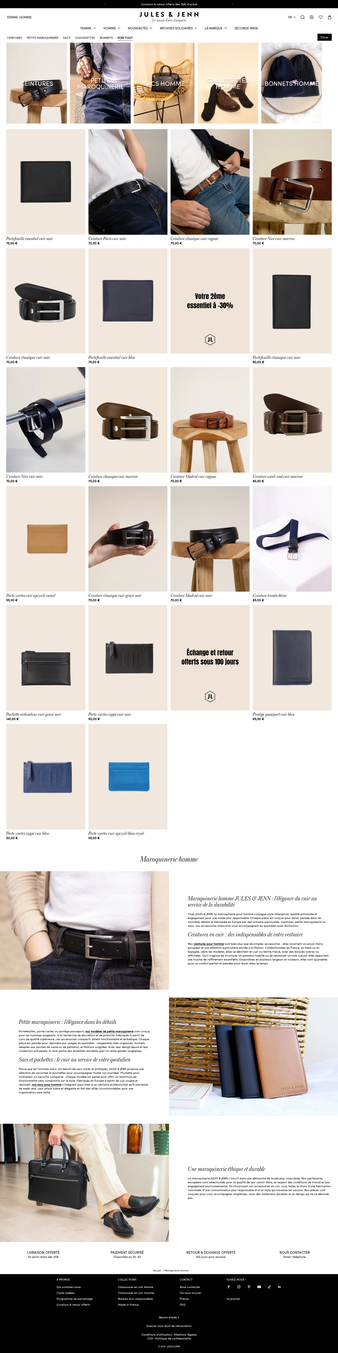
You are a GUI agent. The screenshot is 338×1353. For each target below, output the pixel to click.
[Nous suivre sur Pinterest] (249, 1287)
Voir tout (125, 37)
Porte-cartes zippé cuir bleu (27, 833)
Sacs (66, 37)
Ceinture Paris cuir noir (107, 238)
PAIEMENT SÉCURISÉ (127, 1252)
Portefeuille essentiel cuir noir (29, 238)
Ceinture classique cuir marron (113, 476)
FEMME (85, 28)
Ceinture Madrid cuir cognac (193, 476)
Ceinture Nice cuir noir (24, 476)
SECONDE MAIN (246, 28)
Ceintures (14, 37)
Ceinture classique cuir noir (28, 357)
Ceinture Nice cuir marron (274, 238)
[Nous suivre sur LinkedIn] (279, 1287)
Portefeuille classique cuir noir (277, 357)
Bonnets (106, 37)
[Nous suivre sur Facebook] (229, 1287)
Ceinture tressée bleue (270, 595)
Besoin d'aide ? (169, 1317)
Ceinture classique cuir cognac (194, 238)
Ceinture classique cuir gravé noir (115, 595)
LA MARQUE (213, 28)
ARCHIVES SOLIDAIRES (176, 28)
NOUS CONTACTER (295, 1252)
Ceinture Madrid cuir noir (191, 595)
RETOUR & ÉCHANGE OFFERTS (211, 1252)
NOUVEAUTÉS (138, 28)
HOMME (109, 28)
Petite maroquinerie (42, 37)
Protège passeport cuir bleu (274, 714)
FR (290, 17)
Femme (12, 17)
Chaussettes (85, 37)
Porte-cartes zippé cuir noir (109, 714)
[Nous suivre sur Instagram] (239, 1287)
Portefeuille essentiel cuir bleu (111, 357)
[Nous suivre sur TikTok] (269, 1287)
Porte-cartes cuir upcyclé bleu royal (116, 833)
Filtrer (325, 37)
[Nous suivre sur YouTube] (259, 1287)
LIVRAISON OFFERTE (43, 1252)
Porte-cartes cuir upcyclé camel (30, 595)
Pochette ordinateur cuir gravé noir (33, 714)
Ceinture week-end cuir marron (278, 476)
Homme (25, 17)
